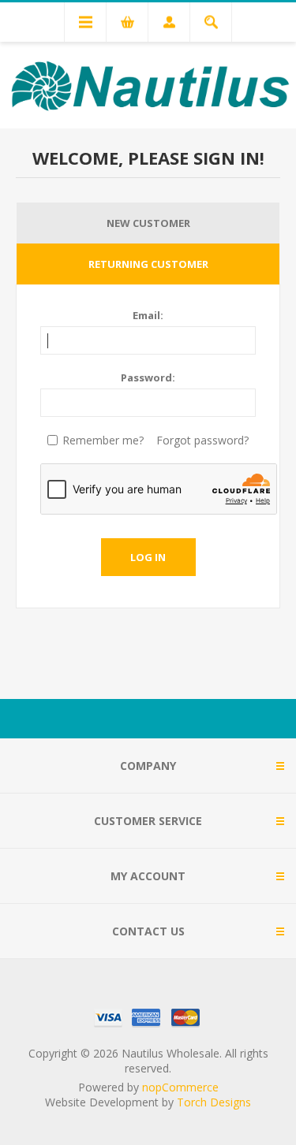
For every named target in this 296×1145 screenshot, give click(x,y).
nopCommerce (180, 1087)
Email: (148, 315)
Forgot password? (202, 440)
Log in (148, 557)
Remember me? (103, 440)
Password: (148, 377)
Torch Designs (214, 1102)
